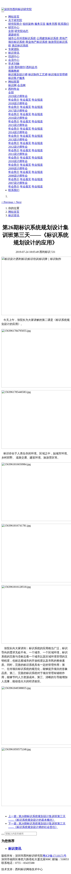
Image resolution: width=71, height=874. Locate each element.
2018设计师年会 (18, 103)
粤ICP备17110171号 (54, 855)
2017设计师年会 (18, 110)
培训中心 (13, 56)
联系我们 (63, 23)
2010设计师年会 (18, 161)
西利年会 (13, 88)
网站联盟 (13, 81)
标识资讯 (13, 52)
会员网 (21, 85)
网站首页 (13, 16)
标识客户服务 (16, 78)
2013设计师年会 (18, 139)
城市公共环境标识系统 (22, 38)
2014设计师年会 (18, 132)
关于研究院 (15, 20)
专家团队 (13, 49)
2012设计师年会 (18, 146)
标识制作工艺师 (38, 74)
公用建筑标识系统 (48, 38)
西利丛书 (31, 67)
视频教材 (13, 70)
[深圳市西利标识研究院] (35, 9)
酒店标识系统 (20, 45)
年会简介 (13, 99)
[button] (7, 202)
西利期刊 (20, 67)
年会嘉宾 (25, 99)
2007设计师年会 (18, 182)
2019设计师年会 (18, 96)
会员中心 (13, 60)
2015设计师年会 (18, 125)
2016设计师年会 (18, 117)
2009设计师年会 (18, 168)
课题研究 (13, 34)
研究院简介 (15, 23)
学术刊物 (13, 63)
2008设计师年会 (18, 175)
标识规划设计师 (18, 74)
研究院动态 (21, 31)
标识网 (12, 85)
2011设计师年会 (18, 153)
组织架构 (28, 23)
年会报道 (37, 99)
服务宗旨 (39, 23)
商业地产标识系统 (37, 41)
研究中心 (13, 27)
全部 (11, 31)
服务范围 (51, 23)
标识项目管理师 (58, 74)
